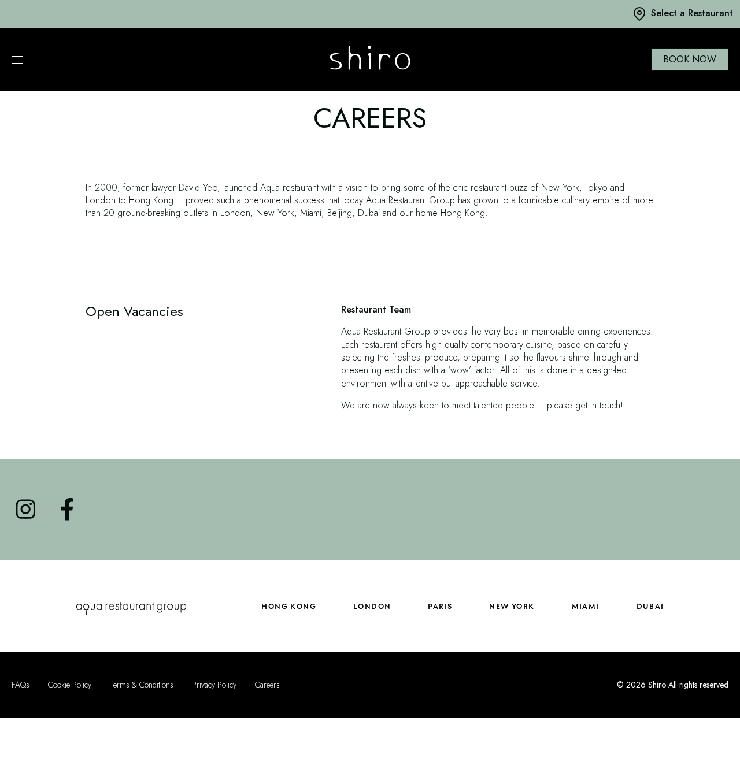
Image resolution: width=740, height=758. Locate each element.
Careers (267, 685)
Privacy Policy (214, 685)
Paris (440, 606)
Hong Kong (288, 606)
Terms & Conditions (141, 685)
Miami (586, 606)
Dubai (650, 606)
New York (511, 606)
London (372, 606)
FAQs (20, 685)
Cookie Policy (69, 685)
